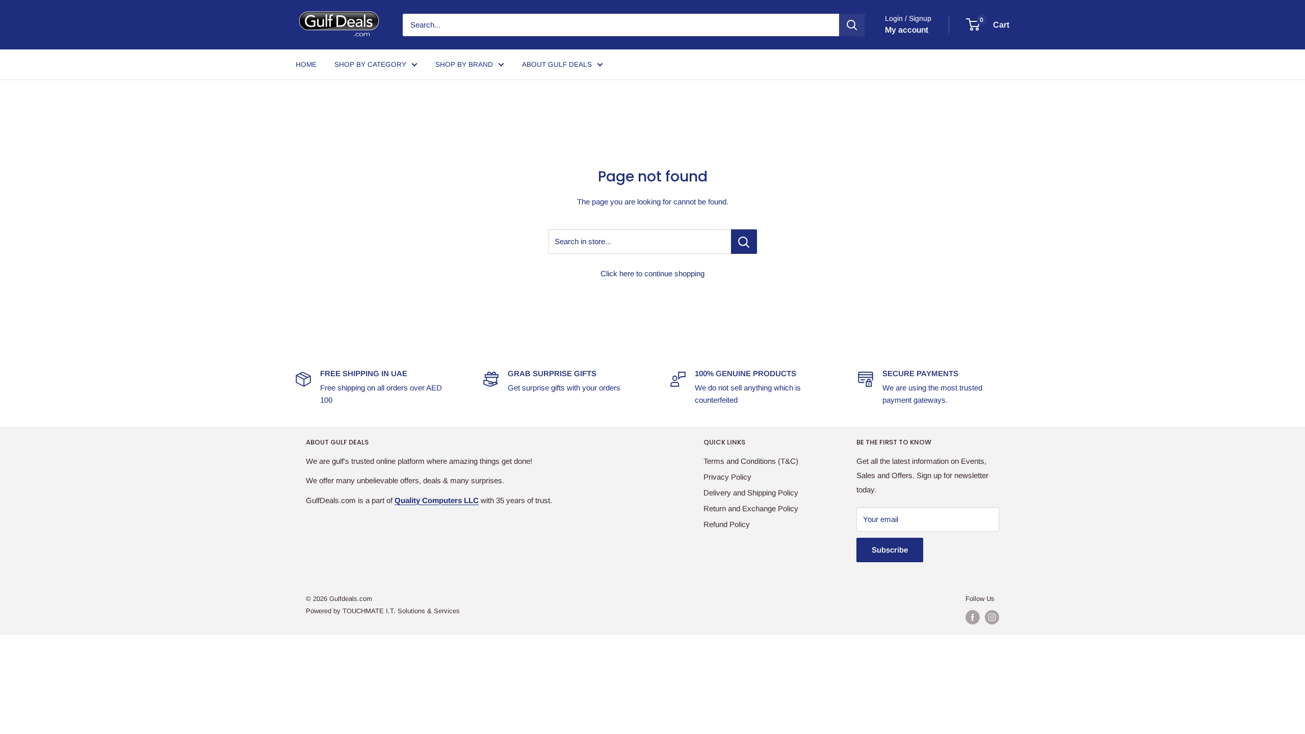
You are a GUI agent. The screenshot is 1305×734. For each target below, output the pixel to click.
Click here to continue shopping (652, 273)
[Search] (852, 25)
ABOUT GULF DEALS (557, 64)
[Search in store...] (744, 241)
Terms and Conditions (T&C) (750, 461)
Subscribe (890, 549)
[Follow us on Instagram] (992, 617)
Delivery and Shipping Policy (750, 492)
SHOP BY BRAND (464, 64)
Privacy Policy (727, 477)
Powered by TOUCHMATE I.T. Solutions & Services (383, 611)
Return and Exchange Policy (750, 508)
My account (906, 29)
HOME (306, 64)
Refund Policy (726, 524)
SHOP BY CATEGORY (370, 64)
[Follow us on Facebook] (972, 617)
